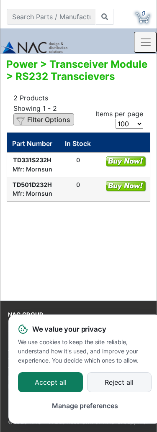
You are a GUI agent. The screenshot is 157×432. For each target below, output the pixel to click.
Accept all (51, 382)
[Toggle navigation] (145, 42)
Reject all (119, 382)
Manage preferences (85, 405)
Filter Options (48, 119)
